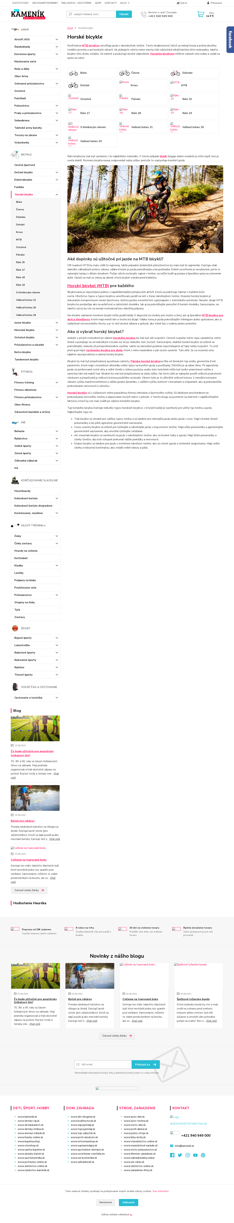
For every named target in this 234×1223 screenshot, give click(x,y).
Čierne (20, 209)
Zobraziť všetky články (26, 890)
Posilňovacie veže (25, 587)
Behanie (19, 431)
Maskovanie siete (25, 61)
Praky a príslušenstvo (27, 113)
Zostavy (19, 617)
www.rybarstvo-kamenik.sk (33, 1170)
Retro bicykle (22, 352)
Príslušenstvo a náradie (29, 345)
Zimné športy (22, 453)
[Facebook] (174, 1156)
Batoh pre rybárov (22, 821)
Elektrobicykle (23, 179)
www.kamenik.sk (27, 1116)
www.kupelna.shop (29, 1141)
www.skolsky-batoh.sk (31, 1153)
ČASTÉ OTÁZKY (20, 3)
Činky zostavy (23, 543)
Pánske (20, 254)
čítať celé (54, 839)
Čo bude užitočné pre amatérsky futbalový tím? (32, 753)
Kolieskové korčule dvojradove (33, 505)
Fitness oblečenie (25, 390)
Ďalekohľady (22, 47)
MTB (19, 239)
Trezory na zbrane (25, 135)
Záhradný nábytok (25, 460)
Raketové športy (24, 652)
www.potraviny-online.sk (32, 1162)
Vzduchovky (21, 142)
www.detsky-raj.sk (28, 1121)
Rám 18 (20, 277)
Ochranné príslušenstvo (29, 83)
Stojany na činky (24, 602)
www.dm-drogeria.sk (83, 1116)
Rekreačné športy (25, 660)
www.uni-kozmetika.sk (84, 1158)
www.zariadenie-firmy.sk (138, 1170)
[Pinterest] (203, 1156)
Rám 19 (20, 285)
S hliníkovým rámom (28, 292)
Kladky (18, 565)
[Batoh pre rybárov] (35, 799)
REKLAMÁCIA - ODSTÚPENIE (76, 3)
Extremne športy (24, 54)
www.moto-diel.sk (135, 1125)
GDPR (98, 3)
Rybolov (19, 667)
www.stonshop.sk (28, 1145)
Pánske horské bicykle (145, 361)
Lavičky (18, 573)
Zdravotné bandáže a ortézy (32, 412)
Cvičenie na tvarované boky (28, 860)
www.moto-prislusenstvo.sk (140, 1149)
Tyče (17, 610)
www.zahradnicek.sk (82, 1162)
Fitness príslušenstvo (27, 397)
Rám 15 (20, 262)
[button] (88, 1169)
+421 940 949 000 (160, 16)
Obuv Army (21, 76)
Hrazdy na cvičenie (26, 551)
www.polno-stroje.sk (136, 1133)
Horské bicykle (24, 194)
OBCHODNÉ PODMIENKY (45, 3)
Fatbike (19, 187)
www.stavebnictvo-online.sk (140, 1141)
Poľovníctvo (21, 105)
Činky (17, 536)
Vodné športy (22, 446)
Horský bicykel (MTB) (88, 285)
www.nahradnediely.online (139, 1158)
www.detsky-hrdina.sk (31, 1129)
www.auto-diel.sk (134, 1116)
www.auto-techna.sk (136, 1121)
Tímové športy (23, 674)
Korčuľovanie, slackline (28, 513)
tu (131, 1214)
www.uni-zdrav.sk (134, 1162)
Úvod (70, 28)
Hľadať (124, 14)
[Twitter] (182, 1156)
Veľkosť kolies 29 (26, 315)
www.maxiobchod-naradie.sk (141, 1145)
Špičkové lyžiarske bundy (193, 999)
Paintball (20, 98)
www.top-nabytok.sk (83, 1133)
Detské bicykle (23, 172)
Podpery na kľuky (25, 580)
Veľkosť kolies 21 (26, 300)
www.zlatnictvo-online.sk (32, 1166)
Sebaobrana (21, 120)
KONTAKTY (111, 3)
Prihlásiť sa (143, 1065)
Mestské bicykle (24, 330)
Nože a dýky (21, 69)
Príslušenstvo (23, 595)
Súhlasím (128, 1202)
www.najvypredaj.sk (82, 1125)
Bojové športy (23, 638)
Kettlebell (21, 558)
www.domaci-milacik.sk (31, 1133)
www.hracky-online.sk (30, 1137)
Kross (19, 232)
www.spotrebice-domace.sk (87, 1149)
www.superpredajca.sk (84, 1145)
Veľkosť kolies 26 (26, 307)
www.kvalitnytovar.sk (83, 1121)
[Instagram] (189, 1156)
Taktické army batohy (28, 128)
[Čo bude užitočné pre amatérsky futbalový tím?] (35, 729)
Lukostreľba (22, 645)
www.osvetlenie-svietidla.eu (88, 1153)
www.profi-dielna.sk (135, 1129)
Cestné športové (24, 165)
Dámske (20, 217)
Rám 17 (20, 269)
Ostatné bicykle (24, 337)
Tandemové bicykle (26, 359)
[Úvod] (37, 14)
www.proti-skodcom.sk (84, 1137)
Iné (16, 468)
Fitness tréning (24, 382)
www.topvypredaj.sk (83, 1129)
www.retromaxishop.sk (84, 1141)
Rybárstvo (20, 438)
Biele (19, 202)
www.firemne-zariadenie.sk (140, 1153)
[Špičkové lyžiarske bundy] (198, 976)
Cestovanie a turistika (28, 697)
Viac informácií (160, 1191)
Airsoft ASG (22, 39)
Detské (20, 224)
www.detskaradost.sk (30, 1125)
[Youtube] (197, 1156)
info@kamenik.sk (184, 1146)
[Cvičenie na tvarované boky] (28, 849)
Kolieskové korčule (26, 498)
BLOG (123, 3)
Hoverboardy (22, 491)
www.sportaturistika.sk (31, 1158)
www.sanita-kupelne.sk (31, 1149)
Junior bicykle (22, 322)
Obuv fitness (22, 404)
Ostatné (19, 91)
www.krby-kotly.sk (135, 1137)
